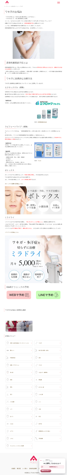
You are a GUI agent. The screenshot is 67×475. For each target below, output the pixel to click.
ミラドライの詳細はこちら (12, 232)
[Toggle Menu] (58, 2)
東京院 (19, 468)
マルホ (39, 160)
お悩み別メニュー (15, 6)
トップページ (7, 6)
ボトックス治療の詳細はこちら (14, 184)
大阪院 (13, 468)
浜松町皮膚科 (33, 468)
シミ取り (25, 468)
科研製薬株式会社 (42, 122)
